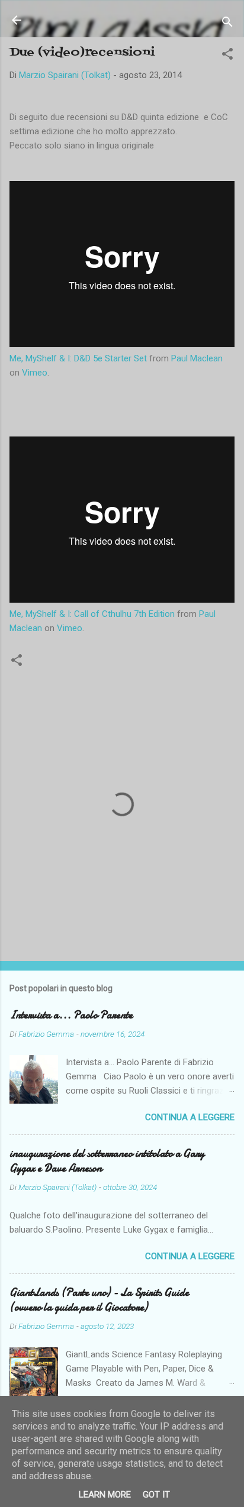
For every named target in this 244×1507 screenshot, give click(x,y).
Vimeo (34, 372)
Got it (156, 1494)
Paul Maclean (197, 358)
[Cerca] (227, 24)
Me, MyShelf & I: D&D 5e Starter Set (78, 358)
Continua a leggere (190, 1117)
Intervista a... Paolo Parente (71, 1015)
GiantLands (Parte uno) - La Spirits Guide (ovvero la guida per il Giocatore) (99, 1300)
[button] (227, 56)
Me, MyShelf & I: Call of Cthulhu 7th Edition (92, 614)
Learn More (105, 1494)
